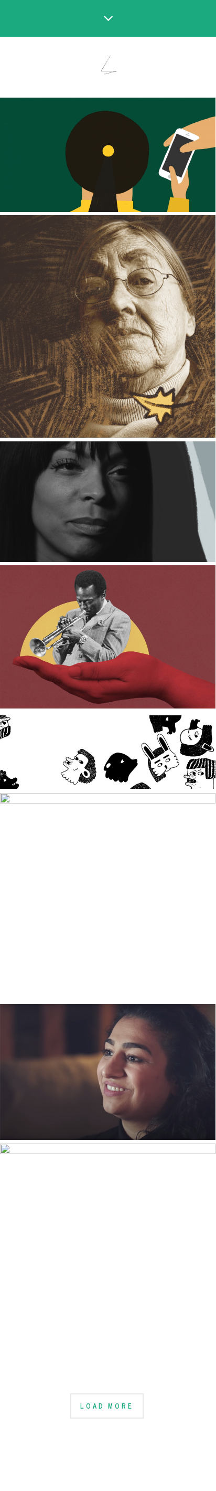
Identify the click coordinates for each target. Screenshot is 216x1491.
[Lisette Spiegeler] (108, 66)
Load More (106, 1405)
